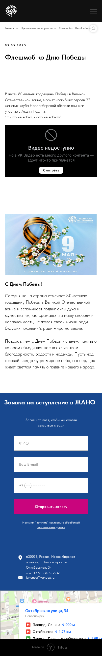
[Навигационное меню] (93, 11)
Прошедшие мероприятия (36, 28)
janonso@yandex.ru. (40, 577)
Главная (9, 28)
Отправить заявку (51, 506)
